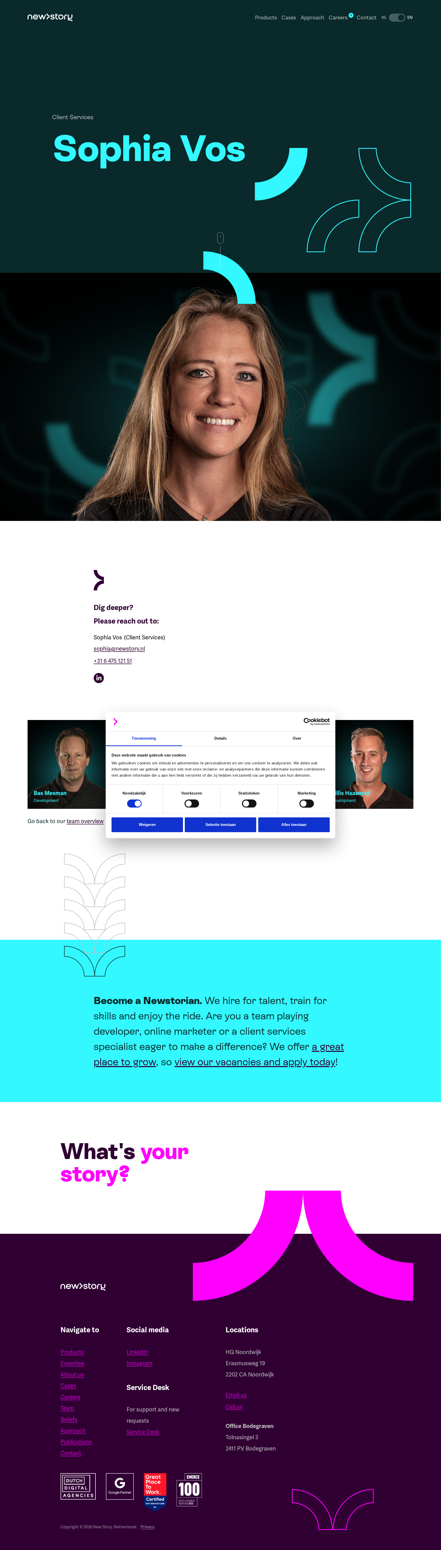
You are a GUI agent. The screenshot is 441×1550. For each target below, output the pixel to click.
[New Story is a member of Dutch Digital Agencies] (77, 1486)
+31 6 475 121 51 (113, 661)
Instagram (139, 1363)
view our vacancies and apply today (255, 1062)
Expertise (72, 1363)
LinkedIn (137, 1352)
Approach (312, 17)
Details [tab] (220, 738)
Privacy (147, 1527)
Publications (76, 1442)
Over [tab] (297, 738)
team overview (85, 821)
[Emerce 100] (189, 1489)
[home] (50, 17)
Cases (288, 17)
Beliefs (68, 1419)
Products (266, 17)
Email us (236, 1395)
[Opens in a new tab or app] (171, 678)
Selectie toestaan (220, 825)
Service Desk (143, 1432)
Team (67, 1408)
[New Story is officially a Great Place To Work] (155, 1492)
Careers (70, 1397)
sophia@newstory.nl (119, 648)
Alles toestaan (294, 825)
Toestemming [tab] (144, 738)
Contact (366, 17)
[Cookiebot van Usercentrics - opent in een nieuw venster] (307, 721)
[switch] (192, 803)
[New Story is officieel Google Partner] (120, 1486)
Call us (234, 1406)
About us (72, 1374)
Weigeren (147, 825)
